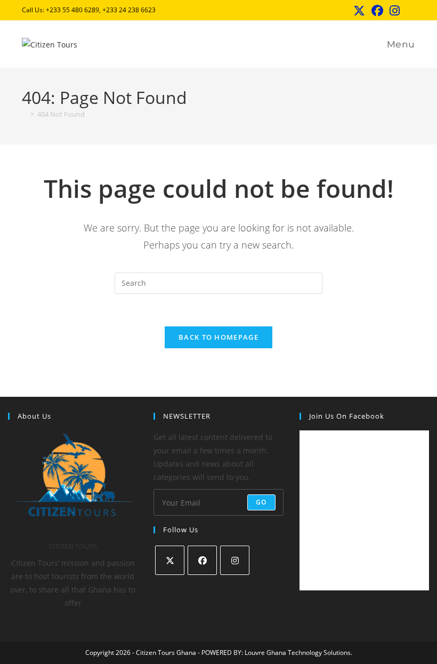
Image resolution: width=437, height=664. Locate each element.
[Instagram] (234, 560)
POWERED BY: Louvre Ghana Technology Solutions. (276, 652)
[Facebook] (202, 560)
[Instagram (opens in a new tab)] (394, 11)
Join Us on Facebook (346, 416)
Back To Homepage (218, 337)
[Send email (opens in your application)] (409, 11)
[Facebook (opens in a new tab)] (377, 11)
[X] (169, 560)
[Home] (24, 114)
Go (261, 502)
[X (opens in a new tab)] (359, 11)
